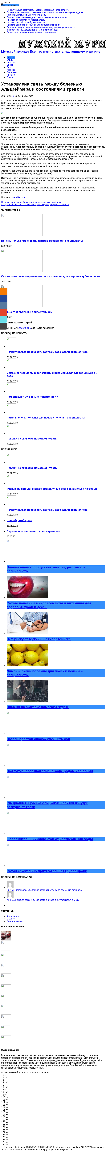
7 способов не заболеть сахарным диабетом (31, 202)
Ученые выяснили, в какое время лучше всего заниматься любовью (52, 488)
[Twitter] (3, 319)
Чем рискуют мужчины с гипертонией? (26, 15)
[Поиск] (2, 3)
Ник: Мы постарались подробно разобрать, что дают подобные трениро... (44, 890)
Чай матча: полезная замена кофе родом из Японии (33, 25)
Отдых (10, 77)
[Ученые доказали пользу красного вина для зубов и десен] (6, 940)
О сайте (11, 919)
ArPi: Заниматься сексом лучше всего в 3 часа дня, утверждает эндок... (43, 900)
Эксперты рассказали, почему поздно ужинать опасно (35, 204)
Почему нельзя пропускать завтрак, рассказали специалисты (38, 10)
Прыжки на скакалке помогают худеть (26, 20)
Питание (11, 75)
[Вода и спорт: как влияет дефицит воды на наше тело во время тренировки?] (6, 962)
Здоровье (12, 72)
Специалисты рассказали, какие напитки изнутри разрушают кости (41, 27)
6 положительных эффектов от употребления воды (33, 30)
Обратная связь (15, 921)
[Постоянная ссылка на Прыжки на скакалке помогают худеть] (11, 433)
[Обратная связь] (3, 326)
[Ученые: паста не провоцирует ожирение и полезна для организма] (6, 1003)
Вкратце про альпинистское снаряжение (33, 531)
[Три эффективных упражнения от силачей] (6, 1024)
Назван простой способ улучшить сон (26, 22)
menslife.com (18, 197)
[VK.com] (3, 305)
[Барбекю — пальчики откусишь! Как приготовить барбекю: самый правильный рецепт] (6, 1034)
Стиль (10, 60)
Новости (11, 57)
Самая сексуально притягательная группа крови (31, 32)
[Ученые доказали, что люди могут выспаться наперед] (6, 973)
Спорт (10, 65)
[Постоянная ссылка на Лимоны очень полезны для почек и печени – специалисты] (11, 412)
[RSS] (3, 291)
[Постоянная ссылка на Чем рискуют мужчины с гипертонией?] (22, 306)
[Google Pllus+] (3, 312)
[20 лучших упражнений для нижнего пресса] (6, 1014)
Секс (9, 67)
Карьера (11, 70)
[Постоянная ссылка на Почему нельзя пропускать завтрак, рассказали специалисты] (22, 235)
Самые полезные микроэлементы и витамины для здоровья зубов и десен (45, 12)
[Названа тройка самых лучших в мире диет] (6, 993)
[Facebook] (3, 298)
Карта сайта (13, 916)
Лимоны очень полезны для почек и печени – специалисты (37, 17)
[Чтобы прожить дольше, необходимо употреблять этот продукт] (6, 1044)
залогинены (25, 328)
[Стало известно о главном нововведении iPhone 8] (6, 983)
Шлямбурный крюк (19, 520)
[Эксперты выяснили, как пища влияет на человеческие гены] (6, 950)
